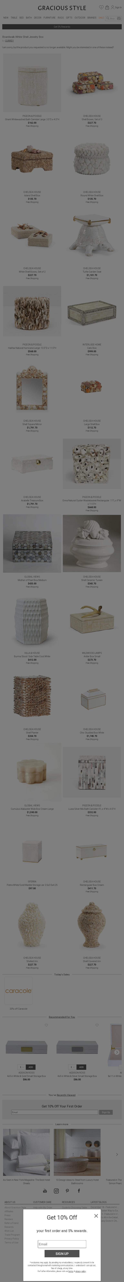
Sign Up (62, 1254)
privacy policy (80, 1271)
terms (70, 1271)
